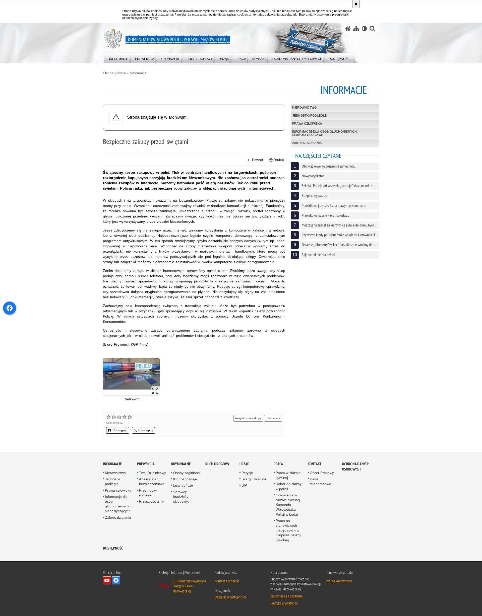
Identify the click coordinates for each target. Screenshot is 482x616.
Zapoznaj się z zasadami (286, 595)
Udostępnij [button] (119, 430)
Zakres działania (307, 143)
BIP (244, 485)
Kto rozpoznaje (185, 479)
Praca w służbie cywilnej (288, 475)
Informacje (138, 73)
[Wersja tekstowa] (364, 28)
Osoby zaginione (186, 473)
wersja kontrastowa (339, 580)
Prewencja (146, 464)
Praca (278, 464)
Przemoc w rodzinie (148, 492)
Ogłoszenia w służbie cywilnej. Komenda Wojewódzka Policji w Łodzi (288, 504)
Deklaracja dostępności (230, 596)
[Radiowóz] (131, 377)
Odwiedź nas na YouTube (107, 580)
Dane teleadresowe (320, 481)
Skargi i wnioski (254, 479)
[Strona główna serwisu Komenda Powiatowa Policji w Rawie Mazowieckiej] (348, 28)
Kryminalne (181, 464)
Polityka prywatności (284, 602)
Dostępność (113, 548)
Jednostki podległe (309, 115)
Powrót (257, 160)
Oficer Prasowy (322, 473)
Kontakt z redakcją (227, 580)
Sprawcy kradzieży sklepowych (182, 496)
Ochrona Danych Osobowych (356, 466)
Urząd (244, 464)
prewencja (273, 418)
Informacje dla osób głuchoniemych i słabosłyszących (325, 133)
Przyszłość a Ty (151, 501)
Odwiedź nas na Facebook (116, 580)
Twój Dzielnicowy (152, 473)
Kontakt (315, 464)
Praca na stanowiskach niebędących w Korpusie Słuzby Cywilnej (288, 530)
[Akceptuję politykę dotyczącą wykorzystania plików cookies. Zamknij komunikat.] (356, 4)
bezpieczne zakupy (248, 418)
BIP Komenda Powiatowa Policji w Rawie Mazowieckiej (189, 585)
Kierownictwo (304, 107)
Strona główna (114, 73)
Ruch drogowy (217, 464)
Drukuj (278, 160)
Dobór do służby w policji (289, 486)
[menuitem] (119, 57)
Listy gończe (183, 485)
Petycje (247, 473)
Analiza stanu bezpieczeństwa (151, 481)
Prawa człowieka (307, 123)
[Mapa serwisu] (356, 28)
